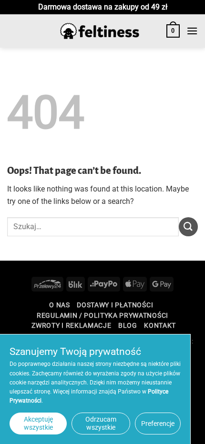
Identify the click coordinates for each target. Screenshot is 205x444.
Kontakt (160, 325)
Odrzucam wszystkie (100, 423)
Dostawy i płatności (115, 305)
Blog (127, 325)
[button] (173, 31)
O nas (59, 305)
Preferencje (157, 423)
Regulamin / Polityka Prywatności (102, 315)
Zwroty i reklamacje (71, 325)
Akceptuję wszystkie (38, 423)
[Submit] (188, 226)
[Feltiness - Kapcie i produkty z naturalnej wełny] (99, 31)
